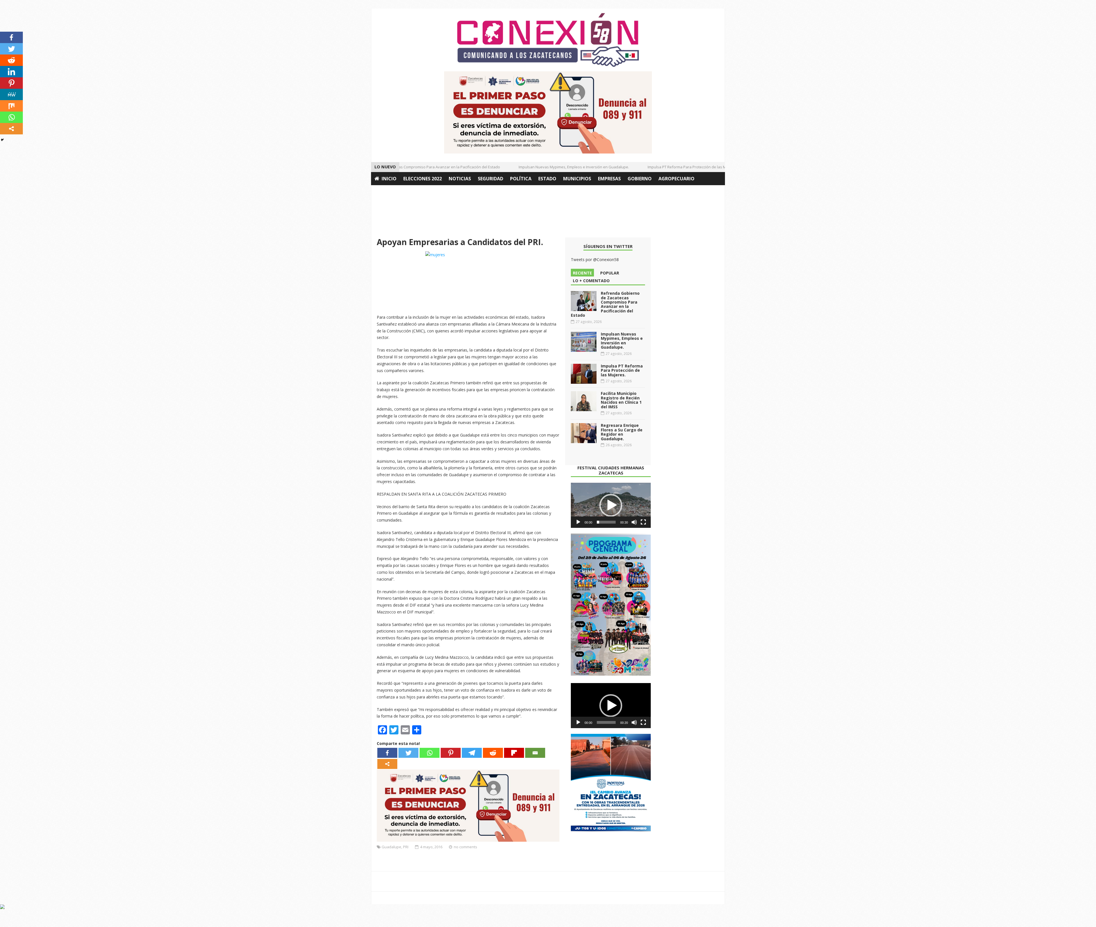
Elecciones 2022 (422, 178)
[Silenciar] (634, 522)
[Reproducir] (578, 522)
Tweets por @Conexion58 (595, 259)
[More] (387, 764)
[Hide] (2, 140)
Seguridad (490, 178)
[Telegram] (472, 753)
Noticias (460, 178)
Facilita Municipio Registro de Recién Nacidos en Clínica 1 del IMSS (621, 400)
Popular (609, 273)
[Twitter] (408, 753)
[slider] (606, 522)
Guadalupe (391, 846)
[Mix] (11, 106)
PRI (405, 846)
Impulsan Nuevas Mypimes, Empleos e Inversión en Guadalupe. (557, 166)
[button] (610, 505)
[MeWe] (11, 94)
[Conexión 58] (548, 40)
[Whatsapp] (430, 753)
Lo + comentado (591, 280)
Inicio (389, 178)
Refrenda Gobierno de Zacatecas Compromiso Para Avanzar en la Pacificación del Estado (405, 166)
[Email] (535, 753)
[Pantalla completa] (643, 522)
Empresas (609, 178)
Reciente (582, 273)
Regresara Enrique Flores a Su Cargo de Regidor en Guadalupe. (621, 432)
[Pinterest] (451, 753)
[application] (611, 505)
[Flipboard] (514, 753)
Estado (547, 178)
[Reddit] (493, 753)
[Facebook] (387, 753)
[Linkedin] (11, 71)
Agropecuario (676, 178)
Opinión (384, 192)
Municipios (577, 178)
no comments (465, 846)
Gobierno (640, 178)
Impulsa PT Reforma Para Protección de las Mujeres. (676, 166)
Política (520, 178)
